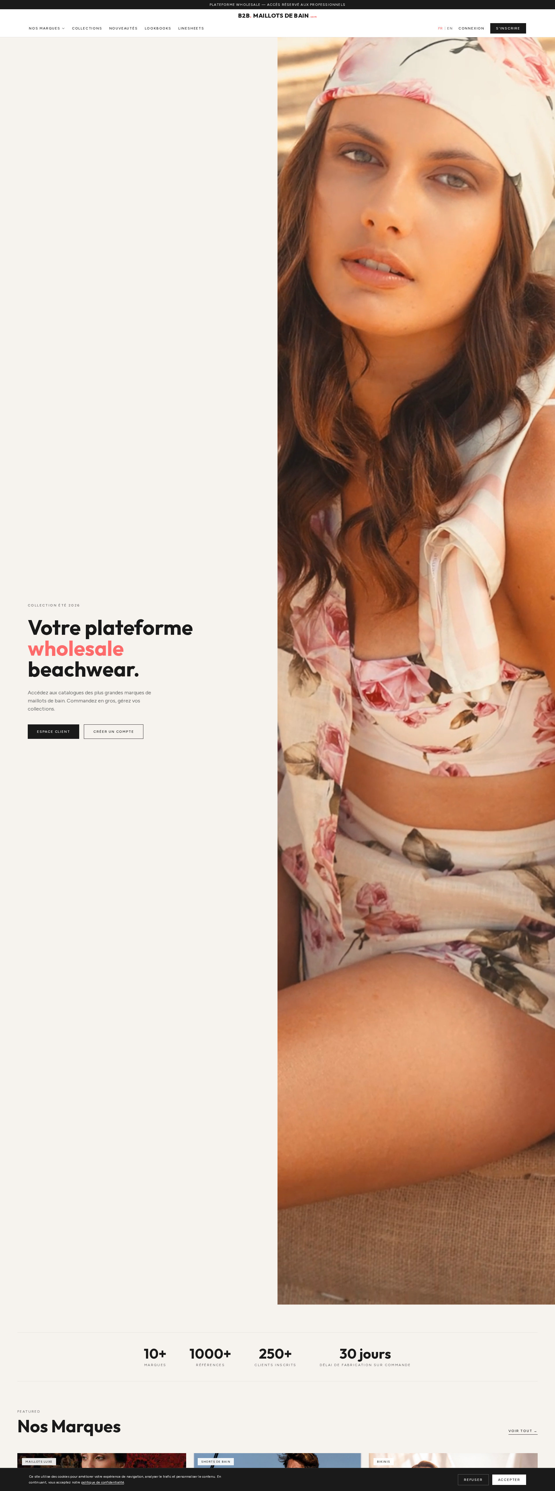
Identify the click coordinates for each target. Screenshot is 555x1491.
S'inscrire (508, 28)
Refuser (473, 1480)
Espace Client (53, 732)
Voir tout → (523, 1431)
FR (440, 28)
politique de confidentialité (102, 1482)
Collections (87, 28)
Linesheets (191, 28)
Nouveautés (123, 28)
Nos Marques (44, 28)
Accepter (509, 1480)
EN (449, 28)
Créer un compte (113, 732)
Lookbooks (158, 28)
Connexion (471, 28)
